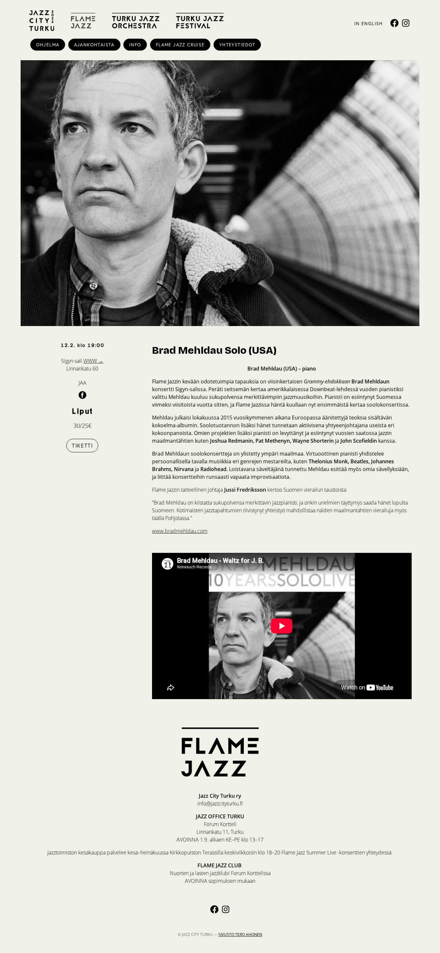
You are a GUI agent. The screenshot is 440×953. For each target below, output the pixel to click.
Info (135, 45)
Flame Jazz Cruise (180, 45)
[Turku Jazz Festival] (200, 20)
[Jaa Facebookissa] (82, 394)
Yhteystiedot (237, 45)
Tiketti (82, 445)
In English (368, 23)
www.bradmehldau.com (179, 530)
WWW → (93, 360)
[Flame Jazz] (83, 20)
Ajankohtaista (94, 45)
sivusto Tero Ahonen (240, 934)
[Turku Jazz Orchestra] (135, 20)
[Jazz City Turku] (41, 20)
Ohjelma (48, 45)
